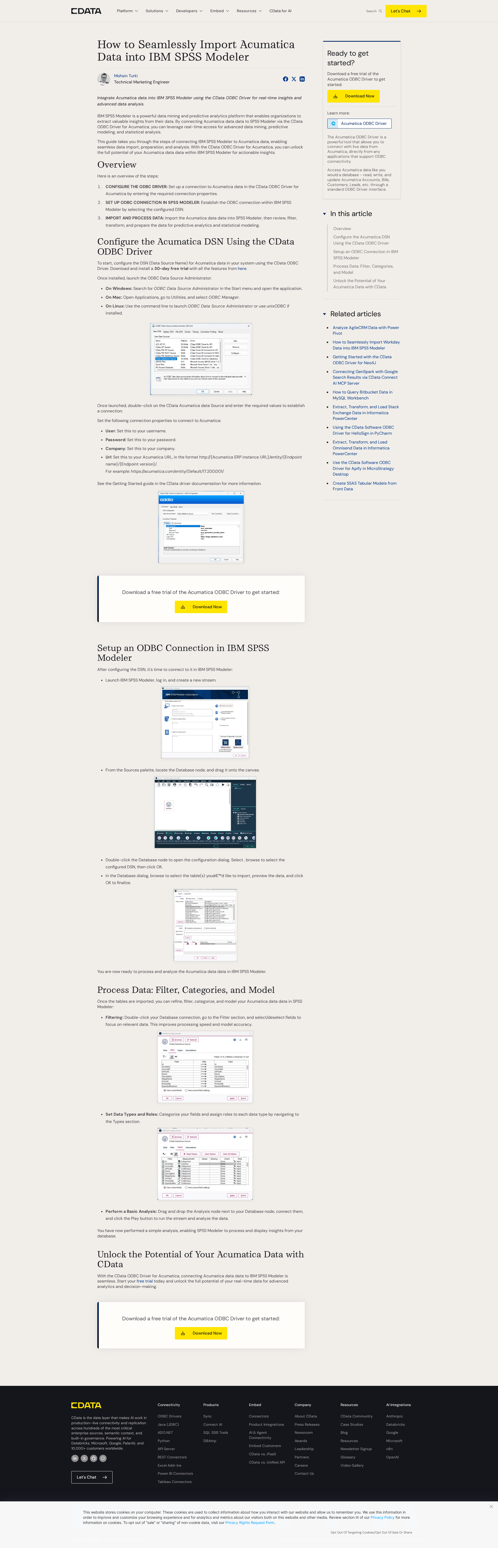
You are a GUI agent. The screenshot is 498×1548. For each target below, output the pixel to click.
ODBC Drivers (169, 1416)
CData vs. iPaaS (262, 1454)
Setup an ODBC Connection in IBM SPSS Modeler (365, 255)
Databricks (395, 1424)
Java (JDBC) (168, 1424)
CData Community (357, 1416)
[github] (93, 1458)
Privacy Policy (383, 1517)
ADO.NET (165, 1432)
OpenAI (392, 1457)
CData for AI (280, 10)
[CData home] (90, 11)
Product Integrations (266, 1424)
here (242, 268)
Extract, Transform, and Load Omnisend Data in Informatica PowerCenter (361, 448)
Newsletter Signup (356, 1448)
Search (371, 11)
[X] (84, 1458)
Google (392, 1432)
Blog (344, 1432)
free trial (145, 1281)
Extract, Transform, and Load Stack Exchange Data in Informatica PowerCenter (366, 412)
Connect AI (212, 1424)
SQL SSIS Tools (215, 1432)
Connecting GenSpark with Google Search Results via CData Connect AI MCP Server (365, 377)
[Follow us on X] (293, 79)
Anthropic (394, 1416)
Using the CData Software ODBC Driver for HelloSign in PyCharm (363, 430)
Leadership (304, 1448)
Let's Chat (400, 11)
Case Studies (352, 1424)
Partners (302, 1457)
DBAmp (209, 1440)
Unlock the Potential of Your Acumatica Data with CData (359, 284)
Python (164, 1440)
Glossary (348, 1457)
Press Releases (307, 1424)
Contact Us (304, 1473)
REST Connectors (172, 1457)
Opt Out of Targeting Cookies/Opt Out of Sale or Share (371, 1532)
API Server (166, 1448)
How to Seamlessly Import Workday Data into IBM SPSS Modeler (366, 345)
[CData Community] (103, 1458)
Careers (301, 1465)
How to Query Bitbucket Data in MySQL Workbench (362, 395)
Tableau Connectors (175, 1481)
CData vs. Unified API (267, 1462)
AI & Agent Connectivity (260, 1435)
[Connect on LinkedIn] (302, 79)
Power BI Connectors (175, 1473)
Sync (207, 1416)
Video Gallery (352, 1465)
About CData (306, 1416)
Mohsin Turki (126, 75)
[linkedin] (75, 1458)
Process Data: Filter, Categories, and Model (363, 269)
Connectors (259, 1416)
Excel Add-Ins (169, 1465)
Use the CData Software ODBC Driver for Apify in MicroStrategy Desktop (363, 468)
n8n (389, 1448)
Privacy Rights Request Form (249, 1522)
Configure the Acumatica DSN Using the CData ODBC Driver (361, 240)
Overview (342, 228)
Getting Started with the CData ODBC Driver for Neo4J (362, 360)
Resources (349, 1440)
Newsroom (304, 1432)
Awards (301, 1440)
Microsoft (394, 1440)
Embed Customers (265, 1445)
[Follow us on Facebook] (285, 79)
